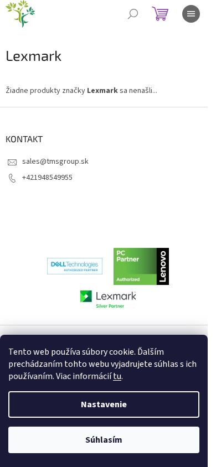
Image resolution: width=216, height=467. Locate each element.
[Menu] (191, 14)
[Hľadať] (133, 14)
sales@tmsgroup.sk (55, 161)
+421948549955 (47, 177)
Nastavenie (104, 404)
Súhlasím (103, 440)
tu (117, 376)
